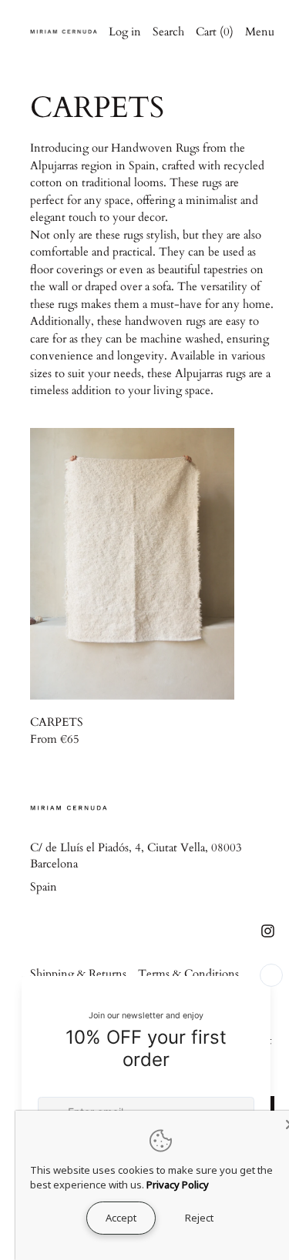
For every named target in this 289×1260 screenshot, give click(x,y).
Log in (125, 31)
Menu (259, 31)
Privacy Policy (177, 1184)
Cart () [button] (215, 31)
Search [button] (168, 31)
